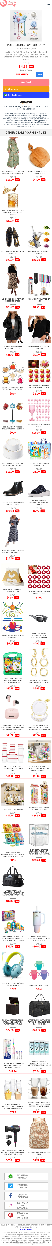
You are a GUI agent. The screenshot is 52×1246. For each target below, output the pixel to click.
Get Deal (26, 82)
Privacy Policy (26, 1229)
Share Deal (11, 89)
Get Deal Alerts (15, 95)
